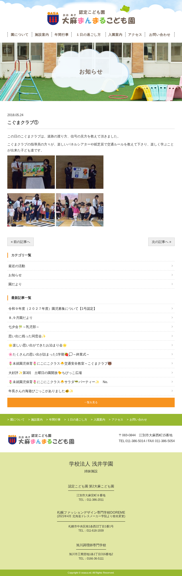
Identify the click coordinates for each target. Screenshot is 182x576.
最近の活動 (16, 266)
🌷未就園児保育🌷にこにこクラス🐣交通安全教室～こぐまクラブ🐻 (60, 363)
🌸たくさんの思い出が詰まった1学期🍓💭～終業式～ (48, 354)
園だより (15, 284)
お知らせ (15, 275)
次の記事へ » (161, 242)
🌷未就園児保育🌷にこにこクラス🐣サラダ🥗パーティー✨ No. (58, 382)
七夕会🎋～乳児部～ (23, 327)
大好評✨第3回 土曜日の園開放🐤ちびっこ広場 (45, 373)
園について (20, 34)
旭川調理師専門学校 (91, 545)
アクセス (135, 34)
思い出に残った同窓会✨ (27, 336)
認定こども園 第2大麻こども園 (91, 486)
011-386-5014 (135, 441)
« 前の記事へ (20, 242)
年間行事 (62, 34)
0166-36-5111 (95, 558)
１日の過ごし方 (88, 34)
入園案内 (115, 34)
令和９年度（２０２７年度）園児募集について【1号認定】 (52, 308)
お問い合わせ (159, 34)
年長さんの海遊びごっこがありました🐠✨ (40, 391)
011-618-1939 (95, 530)
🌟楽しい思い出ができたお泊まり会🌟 (37, 345)
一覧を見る (91, 402)
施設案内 (42, 34)
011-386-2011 (95, 499)
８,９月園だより (20, 318)
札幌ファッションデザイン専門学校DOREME (91, 514)
